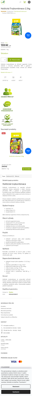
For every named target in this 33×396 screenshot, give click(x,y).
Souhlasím (16, 392)
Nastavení (16, 386)
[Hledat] (20, 2)
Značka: (9, 13)
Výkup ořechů (4, 347)
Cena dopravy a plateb (7, 315)
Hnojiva (11, 292)
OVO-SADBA (6, 333)
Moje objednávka (5, 312)
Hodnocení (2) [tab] (10, 176)
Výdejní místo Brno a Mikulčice (9, 317)
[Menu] (29, 2)
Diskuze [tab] (17, 176)
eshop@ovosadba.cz (8, 325)
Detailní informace (6, 72)
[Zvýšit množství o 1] (7, 59)
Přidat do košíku (16, 59)
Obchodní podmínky (6, 310)
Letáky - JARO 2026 (6, 340)
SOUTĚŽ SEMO (4, 343)
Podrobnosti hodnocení (20, 11)
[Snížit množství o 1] (7, 61)
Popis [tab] (3, 176)
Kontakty (3, 306)
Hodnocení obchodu (6, 308)
